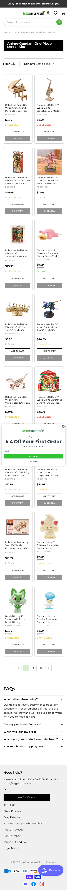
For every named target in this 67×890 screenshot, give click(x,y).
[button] (39, 63)
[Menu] (4, 13)
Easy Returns (12, 817)
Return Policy (12, 835)
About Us (9, 805)
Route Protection (14, 829)
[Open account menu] (48, 12)
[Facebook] (33, 883)
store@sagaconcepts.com (20, 783)
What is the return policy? (21, 699)
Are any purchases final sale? (23, 724)
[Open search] (59, 22)
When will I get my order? (21, 731)
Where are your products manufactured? (31, 739)
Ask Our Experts (26, 797)
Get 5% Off (33, 456)
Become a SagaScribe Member (23, 823)
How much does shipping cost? (24, 746)
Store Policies (12, 811)
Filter (6, 63)
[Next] (49, 668)
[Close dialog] (63, 426)
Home (7, 32)
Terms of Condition (16, 842)
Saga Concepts (27, 862)
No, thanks (33, 462)
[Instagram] (41, 883)
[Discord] (25, 883)
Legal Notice (11, 848)
